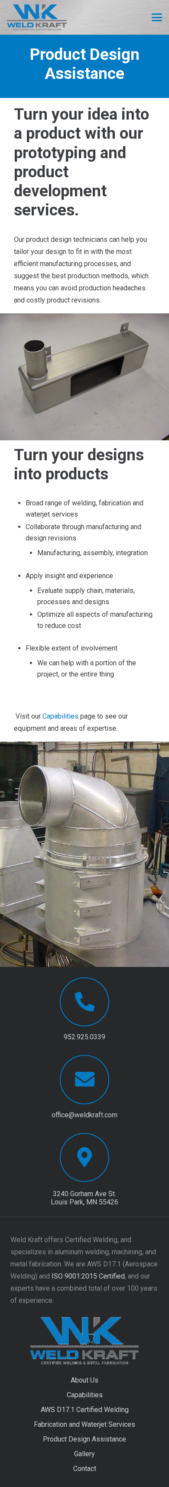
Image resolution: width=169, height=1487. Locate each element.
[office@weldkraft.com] (84, 1079)
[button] (157, 17)
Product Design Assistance (84, 1439)
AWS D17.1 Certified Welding (85, 1410)
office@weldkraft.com (84, 1115)
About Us (84, 1380)
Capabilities (60, 716)
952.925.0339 (84, 1037)
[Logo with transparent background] (37, 17)
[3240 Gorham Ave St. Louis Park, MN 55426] (84, 1157)
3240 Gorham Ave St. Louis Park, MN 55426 (84, 1198)
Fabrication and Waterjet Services (84, 1424)
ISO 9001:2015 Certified (88, 1276)
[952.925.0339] (84, 1001)
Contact (84, 1468)
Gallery (84, 1454)
